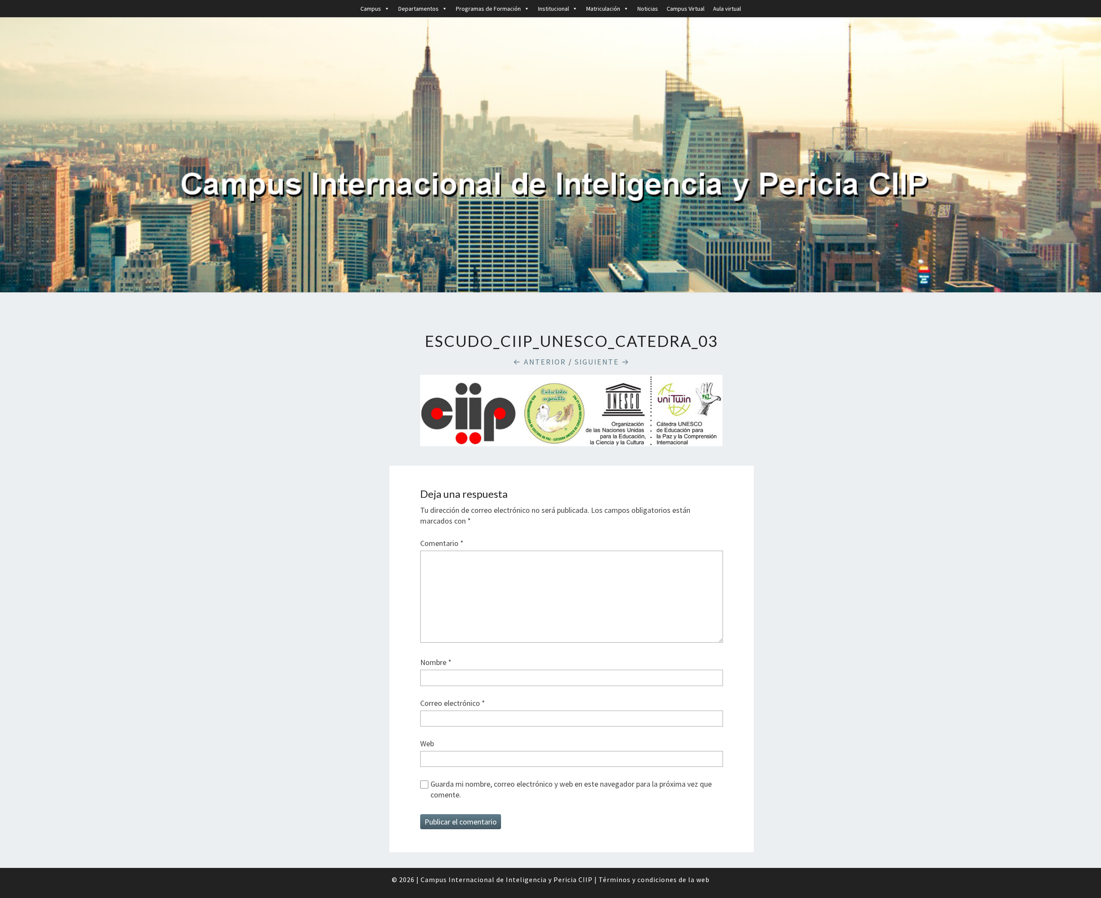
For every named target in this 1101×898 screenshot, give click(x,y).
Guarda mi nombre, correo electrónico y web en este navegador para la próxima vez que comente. (571, 789)
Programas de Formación (488, 8)
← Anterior (539, 362)
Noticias (647, 8)
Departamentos (418, 8)
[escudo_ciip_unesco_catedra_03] (571, 414)
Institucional (553, 8)
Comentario (442, 543)
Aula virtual (727, 8)
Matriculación (603, 8)
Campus (370, 8)
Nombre (436, 662)
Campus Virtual (685, 8)
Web (427, 743)
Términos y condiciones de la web (654, 879)
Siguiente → (602, 362)
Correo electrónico (452, 703)
